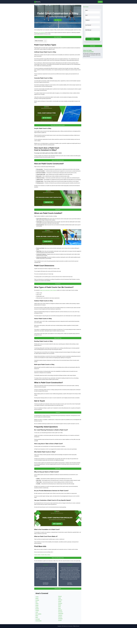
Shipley (48, 554)
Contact (100, 1)
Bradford (37, 608)
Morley (37, 615)
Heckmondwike (38, 620)
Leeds (37, 612)
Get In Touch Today (57, 37)
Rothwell (60, 596)
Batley (37, 617)
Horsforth (42, 554)
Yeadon (35, 554)
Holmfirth (60, 620)
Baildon (39, 554)
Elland (59, 608)
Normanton (60, 611)
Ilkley (46, 554)
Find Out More (57, 283)
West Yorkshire (38, 613)
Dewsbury (60, 603)
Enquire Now (57, 209)
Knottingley (60, 618)
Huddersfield (60, 613)
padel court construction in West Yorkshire (48, 290)
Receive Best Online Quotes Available (58, 125)
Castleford (60, 615)
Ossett (59, 606)
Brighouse (60, 599)
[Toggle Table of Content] (44, 41)
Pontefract (60, 616)
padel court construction (40, 32)
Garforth (59, 601)
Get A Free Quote (58, 588)
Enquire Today (57, 468)
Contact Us (58, 412)
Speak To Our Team (57, 338)
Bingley (37, 605)
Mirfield (59, 604)
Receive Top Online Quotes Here (58, 160)
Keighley (37, 610)
